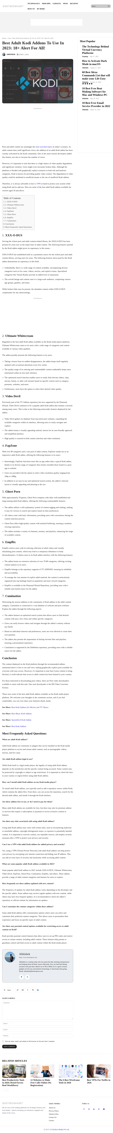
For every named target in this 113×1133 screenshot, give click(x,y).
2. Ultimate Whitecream (14, 205)
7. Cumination (10, 221)
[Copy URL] (17, 990)
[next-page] (7, 1090)
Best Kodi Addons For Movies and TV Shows (29, 707)
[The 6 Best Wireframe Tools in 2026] (71, 1071)
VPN (39, 184)
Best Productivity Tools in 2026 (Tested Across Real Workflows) (13, 1082)
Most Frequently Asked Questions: (18, 227)
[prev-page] (3, 1090)
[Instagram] (89, 1109)
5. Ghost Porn (10, 214)
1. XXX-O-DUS (11, 202)
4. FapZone (9, 211)
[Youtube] (104, 1109)
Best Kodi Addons (18, 726)
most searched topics (44, 147)
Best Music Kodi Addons (21, 713)
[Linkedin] (38, 990)
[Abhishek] (4, 54)
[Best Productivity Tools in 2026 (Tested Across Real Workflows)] (14, 1071)
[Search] (109, 6)
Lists (9, 38)
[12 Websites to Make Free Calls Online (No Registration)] (42, 1071)
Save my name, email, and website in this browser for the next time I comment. (30, 1041)
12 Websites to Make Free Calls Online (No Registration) (40, 1082)
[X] (27, 977)
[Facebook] (21, 977)
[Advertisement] (56, 22)
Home (4, 38)
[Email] (22, 990)
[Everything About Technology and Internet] (13, 6)
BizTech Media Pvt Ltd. (60, 1129)
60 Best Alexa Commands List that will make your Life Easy (96, 75)
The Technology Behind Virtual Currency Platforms (95, 49)
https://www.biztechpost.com (28, 957)
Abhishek (11, 54)
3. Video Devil (10, 208)
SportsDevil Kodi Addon (21, 720)
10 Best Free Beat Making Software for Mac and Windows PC (94, 91)
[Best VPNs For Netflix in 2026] (99, 1071)
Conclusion (9, 224)
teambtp (85, 56)
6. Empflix (9, 217)
